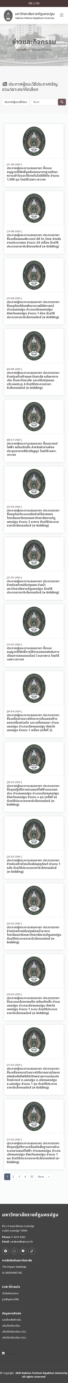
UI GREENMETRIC (12, 1273)
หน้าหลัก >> (23, 49)
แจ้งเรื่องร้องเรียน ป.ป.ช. (14, 1332)
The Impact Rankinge (14, 1267)
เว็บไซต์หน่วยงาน (10, 1293)
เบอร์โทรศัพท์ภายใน (11, 1320)
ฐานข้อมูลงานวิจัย (10, 1299)
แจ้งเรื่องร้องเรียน (11, 1326)
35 (31, 1177)
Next (41, 1177)
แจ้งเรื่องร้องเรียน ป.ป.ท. (14, 1338)
